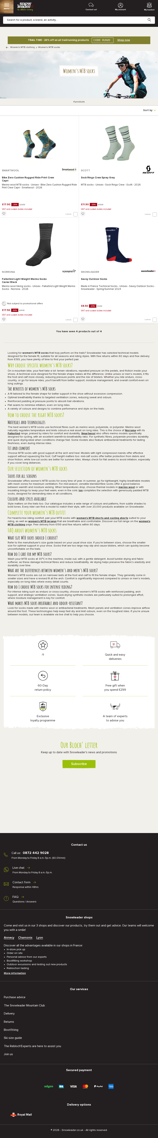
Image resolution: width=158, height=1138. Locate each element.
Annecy (9, 937)
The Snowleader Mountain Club (24, 1005)
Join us (8, 1054)
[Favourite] (4, 213)
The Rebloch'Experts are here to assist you (32, 1046)
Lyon (39, 937)
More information (15, 973)
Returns (9, 1021)
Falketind (14, 433)
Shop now (123, 40)
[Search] (152, 16)
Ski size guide (13, 1037)
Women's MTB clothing (22, 47)
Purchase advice (14, 997)
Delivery (9, 1013)
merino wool (126, 487)
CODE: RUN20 (101, 40)
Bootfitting (11, 1029)
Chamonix (25, 937)
